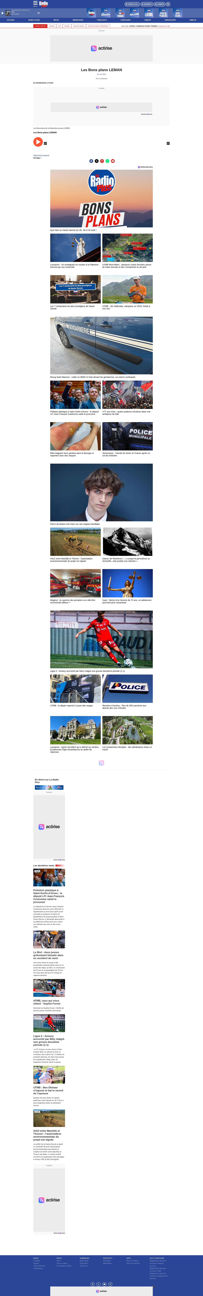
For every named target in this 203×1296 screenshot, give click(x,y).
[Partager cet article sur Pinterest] (101, 162)
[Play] (3, 13)
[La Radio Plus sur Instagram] (110, 1284)
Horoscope (170, 20)
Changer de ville (164, 26)
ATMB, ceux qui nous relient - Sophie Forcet (46, 1002)
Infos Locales (62, 1263)
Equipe (36, 1263)
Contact (36, 1261)
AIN (59, 26)
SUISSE (67, 26)
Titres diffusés (39, 1266)
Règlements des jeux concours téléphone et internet (159, 1276)
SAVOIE (51, 26)
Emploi (193, 20)
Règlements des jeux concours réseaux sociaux (158, 1263)
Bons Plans (34, 20)
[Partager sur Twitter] (96, 162)
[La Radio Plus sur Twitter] (98, 1284)
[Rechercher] (168, 4)
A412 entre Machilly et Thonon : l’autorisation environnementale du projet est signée (47, 1135)
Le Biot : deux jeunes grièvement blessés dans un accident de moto (48, 955)
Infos (56, 20)
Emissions (84, 1263)
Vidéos (147, 20)
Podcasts (102, 20)
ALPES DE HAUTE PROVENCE (98, 26)
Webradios (78, 20)
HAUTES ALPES (78, 26)
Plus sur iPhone (132, 1261)
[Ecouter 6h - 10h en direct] (49, 787)
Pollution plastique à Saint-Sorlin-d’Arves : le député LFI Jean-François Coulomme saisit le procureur (48, 896)
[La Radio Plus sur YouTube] (104, 1284)
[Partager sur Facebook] (90, 162)
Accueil (11, 20)
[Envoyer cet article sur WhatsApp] (106, 162)
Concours (126, 20)
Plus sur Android (132, 1263)
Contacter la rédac (64, 1266)
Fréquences (38, 1268)
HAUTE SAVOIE (40, 26)
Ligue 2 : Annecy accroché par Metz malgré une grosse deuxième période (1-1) (48, 1040)
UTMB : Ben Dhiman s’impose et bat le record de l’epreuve (48, 1090)
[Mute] (38, 13)
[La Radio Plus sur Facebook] (93, 1284)
